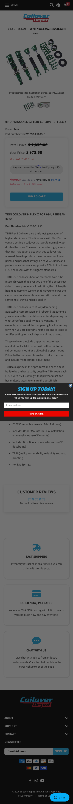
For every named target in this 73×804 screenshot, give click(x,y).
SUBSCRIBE (36, 414)
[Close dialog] (70, 385)
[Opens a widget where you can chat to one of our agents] (59, 797)
